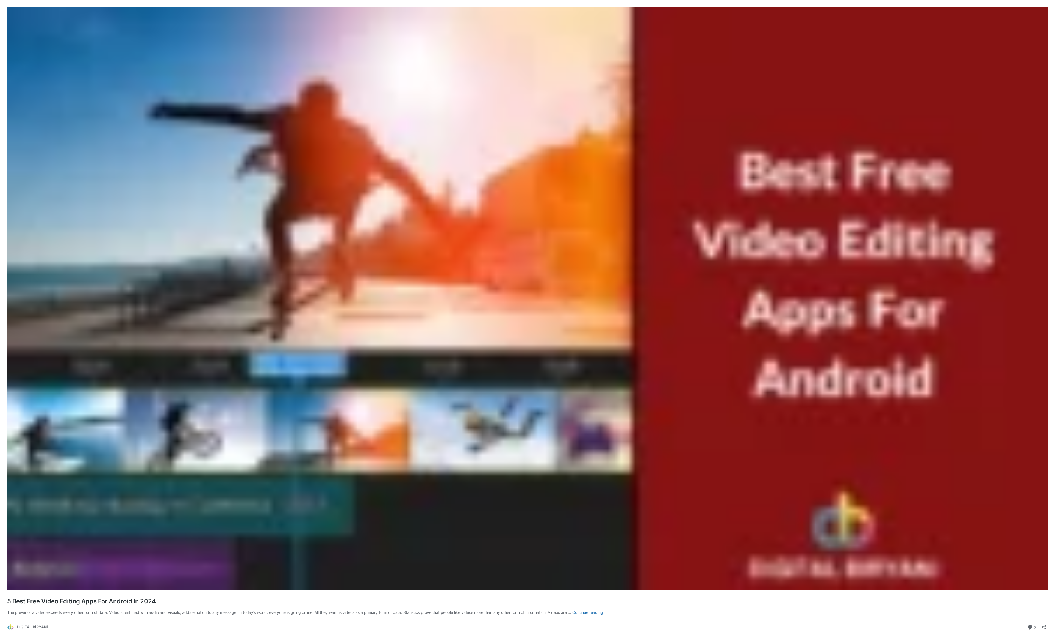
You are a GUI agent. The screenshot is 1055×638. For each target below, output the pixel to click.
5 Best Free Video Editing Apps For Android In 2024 (81, 601)
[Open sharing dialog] (1044, 625)
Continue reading (587, 612)
